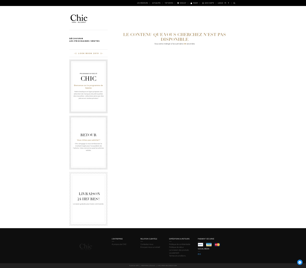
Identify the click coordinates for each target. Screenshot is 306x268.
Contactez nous (146, 244)
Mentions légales (148, 265)
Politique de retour (176, 247)
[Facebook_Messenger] (300, 262)
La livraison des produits (179, 250)
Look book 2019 (88, 53)
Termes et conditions (177, 256)
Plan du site (134, 265)
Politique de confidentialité (179, 244)
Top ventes (169, 3)
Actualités (156, 3)
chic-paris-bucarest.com (167, 265)
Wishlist (183, 3)
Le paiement (174, 253)
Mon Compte (209, 3)
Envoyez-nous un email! (150, 247)
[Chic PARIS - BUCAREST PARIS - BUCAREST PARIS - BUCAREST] (78, 18)
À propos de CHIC (119, 244)
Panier (195, 3)
